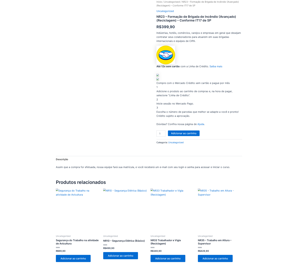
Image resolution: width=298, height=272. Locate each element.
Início (159, 1)
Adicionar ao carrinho (183, 133)
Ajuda (200, 124)
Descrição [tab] (62, 159)
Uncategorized (172, 1)
